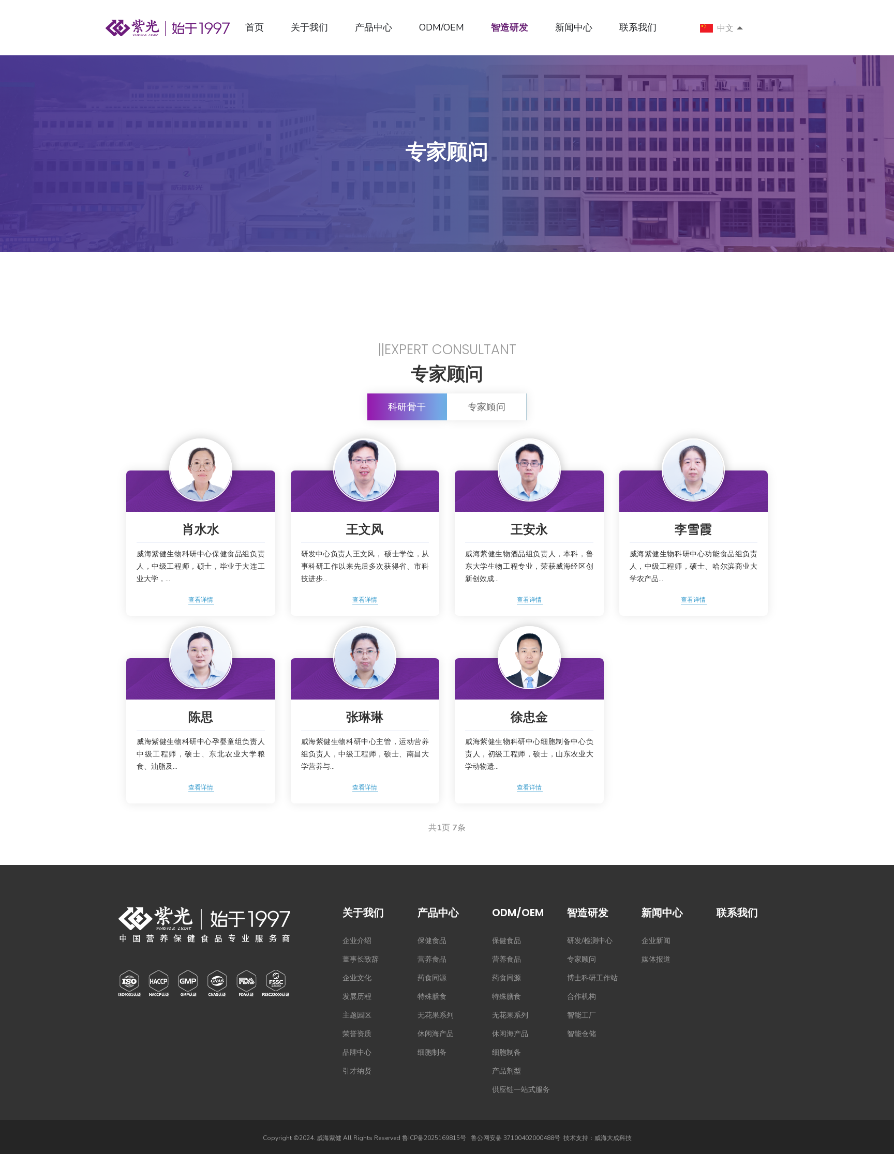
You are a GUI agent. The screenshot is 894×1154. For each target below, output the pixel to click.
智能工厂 (581, 1015)
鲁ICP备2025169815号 (434, 1138)
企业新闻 (656, 941)
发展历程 (356, 996)
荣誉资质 (356, 1034)
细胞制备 (432, 1052)
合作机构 (581, 996)
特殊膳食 (432, 996)
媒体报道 (656, 959)
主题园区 (356, 1015)
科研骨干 (407, 407)
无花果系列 (436, 1015)
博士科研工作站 (592, 978)
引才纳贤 (356, 1071)
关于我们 (309, 27)
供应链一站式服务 (521, 1090)
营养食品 (432, 959)
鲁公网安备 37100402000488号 (515, 1138)
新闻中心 (573, 27)
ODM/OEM (441, 27)
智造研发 (509, 27)
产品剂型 (506, 1071)
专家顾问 (487, 407)
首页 (254, 27)
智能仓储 (581, 1034)
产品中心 (373, 27)
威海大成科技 (613, 1138)
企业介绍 (356, 941)
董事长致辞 (360, 959)
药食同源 (432, 978)
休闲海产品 (436, 1034)
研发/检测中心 (590, 941)
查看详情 (200, 600)
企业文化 (356, 978)
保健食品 (432, 941)
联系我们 (638, 27)
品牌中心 (356, 1052)
